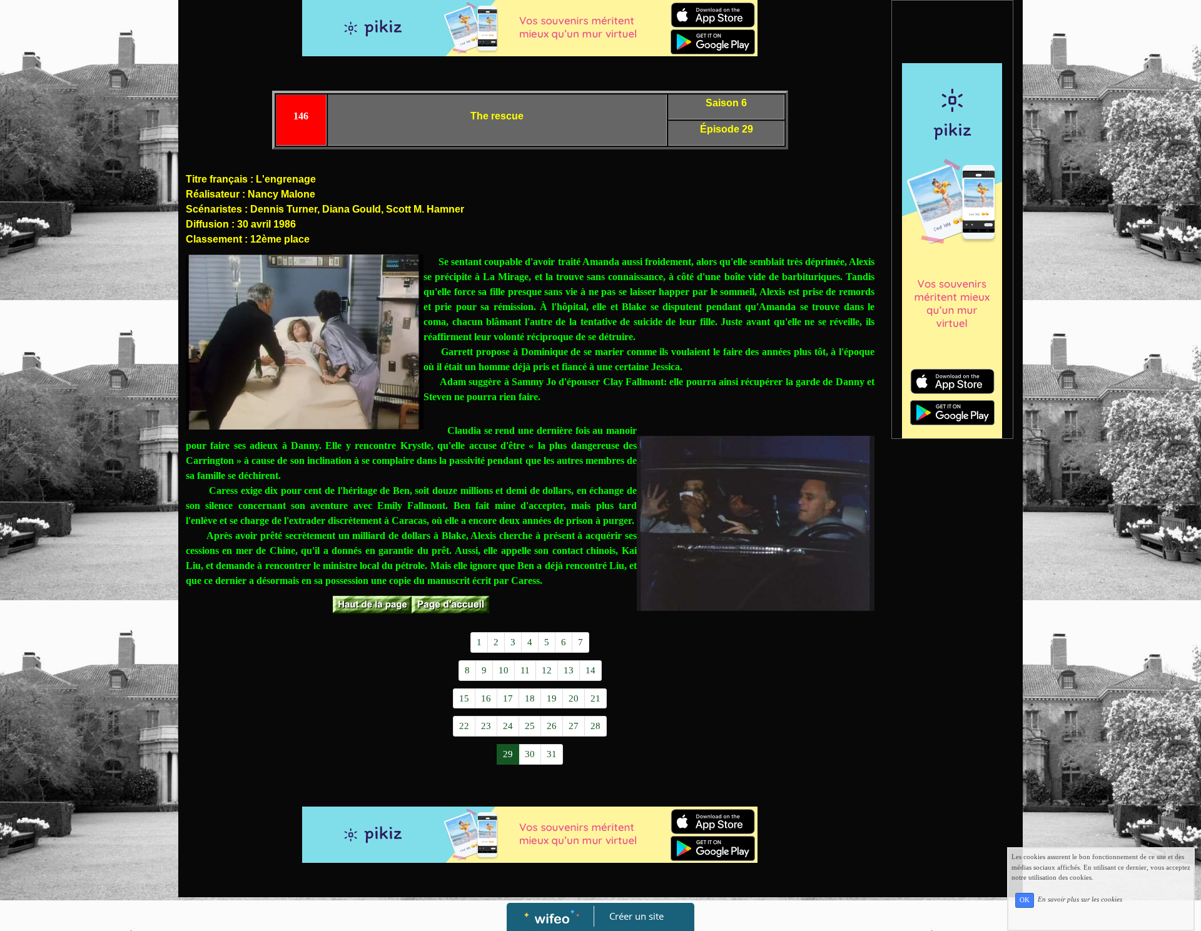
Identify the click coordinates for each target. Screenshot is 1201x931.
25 (530, 726)
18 (530, 698)
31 (552, 754)
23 (486, 726)
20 (574, 698)
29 (508, 754)
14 (590, 670)
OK (1025, 900)
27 (574, 726)
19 (552, 698)
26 (552, 726)
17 (508, 698)
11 (525, 670)
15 (464, 698)
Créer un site (636, 916)
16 (486, 698)
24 (508, 726)
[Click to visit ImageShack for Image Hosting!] (304, 342)
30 (530, 754)
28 (595, 726)
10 (504, 670)
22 (464, 726)
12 (547, 670)
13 (569, 670)
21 (595, 698)
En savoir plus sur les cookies (1080, 899)
